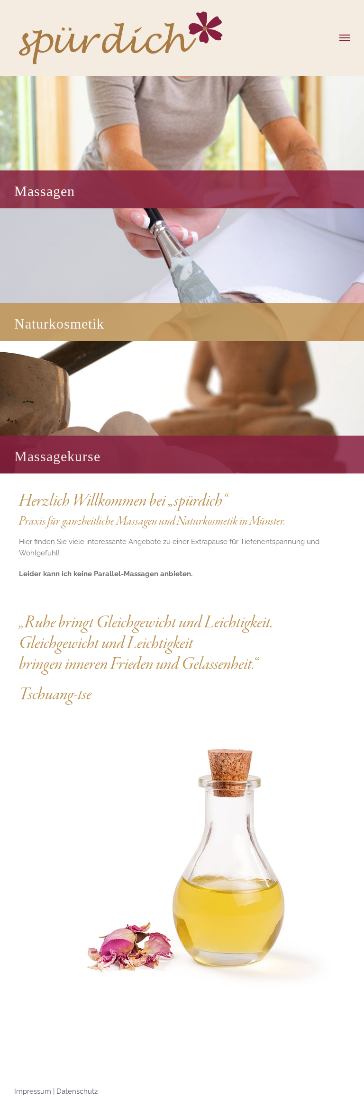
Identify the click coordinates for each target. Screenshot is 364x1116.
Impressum (33, 1091)
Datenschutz (77, 1091)
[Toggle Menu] (344, 38)
